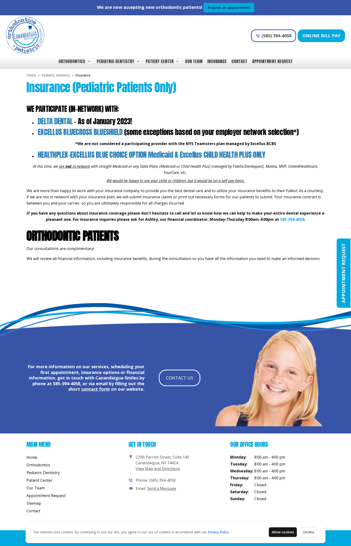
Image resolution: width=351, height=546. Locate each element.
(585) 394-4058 (276, 35)
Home (31, 75)
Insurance (217, 61)
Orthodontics (71, 61)
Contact (239, 61)
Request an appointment (229, 7)
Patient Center (160, 61)
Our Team (193, 61)
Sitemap (34, 503)
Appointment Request (272, 61)
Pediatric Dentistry (115, 61)
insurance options (100, 372)
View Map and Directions (158, 468)
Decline (308, 532)
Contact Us (179, 378)
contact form (95, 389)
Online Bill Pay (321, 35)
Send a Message (161, 488)
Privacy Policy (218, 532)
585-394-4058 (292, 219)
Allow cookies (283, 532)
